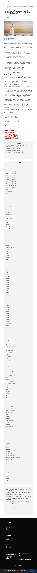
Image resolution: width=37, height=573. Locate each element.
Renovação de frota (9, 426)
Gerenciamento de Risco (10, 350)
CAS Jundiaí (8, 212)
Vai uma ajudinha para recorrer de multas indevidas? (15, 494)
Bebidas (7, 202)
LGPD (7, 367)
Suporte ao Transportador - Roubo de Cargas (13, 457)
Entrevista (7, 331)
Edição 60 (7, 270)
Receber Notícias (8, 548)
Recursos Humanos (9, 420)
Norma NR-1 (8, 389)
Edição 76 (7, 301)
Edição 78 (7, 305)
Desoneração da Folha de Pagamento (12, 239)
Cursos (7, 528)
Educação (7, 325)
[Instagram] (12, 39)
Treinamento (8, 470)
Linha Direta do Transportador (11, 375)
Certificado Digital (9, 214)
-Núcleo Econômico (9, 164)
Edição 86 (7, 321)
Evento (7, 338)
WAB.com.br (20, 565)
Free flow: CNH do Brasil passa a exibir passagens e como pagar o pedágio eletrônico (19, 508)
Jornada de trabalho (9, 362)
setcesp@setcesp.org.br (25, 553)
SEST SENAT (8, 449)
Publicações (8, 416)
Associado (8, 199)
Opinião (7, 395)
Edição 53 (7, 257)
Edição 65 (7, 280)
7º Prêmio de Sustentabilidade (11, 179)
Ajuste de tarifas (9, 191)
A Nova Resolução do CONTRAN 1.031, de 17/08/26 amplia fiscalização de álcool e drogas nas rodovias (18, 506)
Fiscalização (8, 346)
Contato (7, 546)
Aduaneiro (7, 189)
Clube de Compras (9, 218)
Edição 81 (7, 311)
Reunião (7, 433)
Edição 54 (7, 259)
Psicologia (7, 414)
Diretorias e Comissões (9, 538)
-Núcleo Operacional (9, 167)
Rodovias (7, 437)
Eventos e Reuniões (9, 527)
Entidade (7, 329)
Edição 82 (7, 313)
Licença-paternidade (9, 371)
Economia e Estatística (10, 247)
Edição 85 (7, 319)
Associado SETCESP (9, 200)
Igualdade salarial (9, 352)
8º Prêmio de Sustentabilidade (11, 181)
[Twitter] (6, 39)
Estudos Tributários (9, 336)
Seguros (7, 441)
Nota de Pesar (8, 391)
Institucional (8, 360)
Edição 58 (7, 266)
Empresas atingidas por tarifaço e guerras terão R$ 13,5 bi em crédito (18, 501)
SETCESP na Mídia (9, 453)
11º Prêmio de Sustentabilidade (11, 171)
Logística (7, 379)
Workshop (7, 480)
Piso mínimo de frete (9, 406)
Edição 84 (7, 317)
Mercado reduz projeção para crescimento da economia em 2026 (17, 503)
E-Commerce (8, 243)
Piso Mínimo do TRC (9, 408)
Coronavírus (8, 235)
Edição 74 (7, 298)
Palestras (7, 399)
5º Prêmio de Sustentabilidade (11, 175)
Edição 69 (7, 288)
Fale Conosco (8, 533)
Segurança (8, 439)
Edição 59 (7, 268)
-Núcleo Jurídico (9, 166)
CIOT (7, 216)
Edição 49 (7, 249)
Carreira (7, 208)
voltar (5, 125)
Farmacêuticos (8, 342)
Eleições (7, 327)
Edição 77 (7, 303)
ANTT (7, 193)
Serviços (7, 447)
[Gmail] (14, 39)
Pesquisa (7, 404)
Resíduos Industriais (9, 428)
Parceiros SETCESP (9, 400)
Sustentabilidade (9, 459)
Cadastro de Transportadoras (10, 531)
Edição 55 (7, 261)
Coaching (7, 220)
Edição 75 (7, 300)
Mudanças (7, 387)
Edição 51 (7, 253)
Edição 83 (7, 315)
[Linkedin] (8, 39)
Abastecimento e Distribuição (11, 185)
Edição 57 (7, 265)
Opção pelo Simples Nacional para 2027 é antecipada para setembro (17, 510)
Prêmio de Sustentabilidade (10, 410)
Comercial (7, 224)
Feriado (7, 344)
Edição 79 (7, 307)
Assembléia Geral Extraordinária (11, 195)
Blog (6, 204)
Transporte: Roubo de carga (10, 468)
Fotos (7, 540)
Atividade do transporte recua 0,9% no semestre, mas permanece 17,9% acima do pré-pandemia (18, 490)
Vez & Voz (7, 472)
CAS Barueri (8, 210)
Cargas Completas (9, 206)
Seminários (8, 443)
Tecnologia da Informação (10, 463)
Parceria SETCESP (9, 402)
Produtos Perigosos (9, 412)
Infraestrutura (8, 356)
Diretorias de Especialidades (11, 241)
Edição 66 (7, 282)
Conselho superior (9, 232)
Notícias (7, 6)
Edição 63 (7, 276)
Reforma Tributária (9, 422)
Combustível (8, 222)
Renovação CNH (8, 424)
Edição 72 (7, 294)
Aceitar (32, 571)
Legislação (8, 366)
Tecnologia (8, 461)
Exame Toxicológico (9, 340)
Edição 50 (7, 251)
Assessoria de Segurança (10, 197)
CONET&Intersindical (9, 230)
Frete (7, 348)
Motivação (7, 385)
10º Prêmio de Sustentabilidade (11, 169)
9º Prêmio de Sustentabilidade (11, 183)
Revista (7, 544)
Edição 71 (7, 292)
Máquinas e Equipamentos (10, 383)
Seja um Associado (9, 541)
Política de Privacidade (9, 549)
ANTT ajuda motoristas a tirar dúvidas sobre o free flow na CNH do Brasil (18, 496)
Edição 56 (7, 263)
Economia (5, 17)
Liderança (7, 373)
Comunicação (8, 228)
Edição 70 (7, 290)
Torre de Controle (9, 465)
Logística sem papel (9, 381)
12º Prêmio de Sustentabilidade (11, 173)
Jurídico (7, 364)
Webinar (7, 476)
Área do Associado (9, 547)
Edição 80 (7, 309)
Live (6, 377)
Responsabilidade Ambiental (11, 430)
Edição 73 (7, 296)
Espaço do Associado (9, 334)
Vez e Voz (7, 474)
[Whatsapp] (10, 39)
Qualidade (7, 418)
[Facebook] (4, 39)
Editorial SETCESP (9, 323)
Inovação (7, 358)
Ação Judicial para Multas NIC (11, 187)
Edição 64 (7, 278)
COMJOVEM (8, 226)
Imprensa (7, 354)
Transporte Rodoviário (9, 466)
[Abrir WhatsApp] (34, 570)
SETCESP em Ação (9, 451)
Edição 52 (7, 255)
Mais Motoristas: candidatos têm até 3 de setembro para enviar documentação (17, 499)
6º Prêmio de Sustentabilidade (11, 177)
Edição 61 (7, 272)
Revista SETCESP (9, 435)
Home (4, 6)
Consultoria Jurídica (9, 233)
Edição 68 (7, 286)
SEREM (7, 445)
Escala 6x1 (8, 333)
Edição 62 (7, 274)
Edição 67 (7, 284)
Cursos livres (8, 237)
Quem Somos (8, 537)
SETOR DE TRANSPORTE (10, 455)
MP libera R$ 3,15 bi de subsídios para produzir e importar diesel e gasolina (19, 492)
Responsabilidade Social (10, 432)
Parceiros (7, 539)
